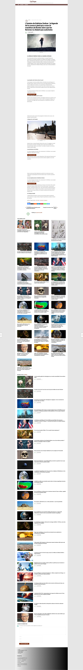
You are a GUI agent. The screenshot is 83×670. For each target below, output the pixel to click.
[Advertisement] (41, 13)
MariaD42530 (41, 52)
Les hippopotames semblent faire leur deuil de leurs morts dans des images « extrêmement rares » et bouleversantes (58, 283)
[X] (32, 203)
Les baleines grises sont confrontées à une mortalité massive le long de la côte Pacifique (24, 282)
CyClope (33, 2)
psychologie (19, 662)
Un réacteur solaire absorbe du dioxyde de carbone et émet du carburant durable (48, 604)
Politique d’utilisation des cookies (22, 650)
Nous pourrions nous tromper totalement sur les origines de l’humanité (40, 297)
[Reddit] (35, 203)
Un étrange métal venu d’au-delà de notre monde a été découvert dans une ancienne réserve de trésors (49, 584)
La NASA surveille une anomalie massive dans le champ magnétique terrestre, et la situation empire (41, 311)
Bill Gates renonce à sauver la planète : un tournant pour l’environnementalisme (23, 354)
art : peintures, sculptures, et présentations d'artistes (21, 658)
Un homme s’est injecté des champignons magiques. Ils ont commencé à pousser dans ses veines (40, 253)
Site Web (37, 200)
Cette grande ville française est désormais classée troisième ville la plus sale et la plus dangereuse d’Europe (24, 369)
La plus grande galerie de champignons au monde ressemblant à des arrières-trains (41, 232)
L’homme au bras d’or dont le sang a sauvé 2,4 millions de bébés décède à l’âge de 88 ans (49, 553)
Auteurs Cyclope (20, 651)
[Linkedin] (38, 203)
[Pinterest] (41, 203)
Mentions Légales (20, 652)
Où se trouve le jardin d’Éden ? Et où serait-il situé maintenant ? (41, 282)
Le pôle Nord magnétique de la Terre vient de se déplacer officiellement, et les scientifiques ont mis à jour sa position (24, 312)
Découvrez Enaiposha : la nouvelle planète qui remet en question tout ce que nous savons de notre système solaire (58, 297)
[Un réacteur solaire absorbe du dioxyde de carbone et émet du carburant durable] (25, 607)
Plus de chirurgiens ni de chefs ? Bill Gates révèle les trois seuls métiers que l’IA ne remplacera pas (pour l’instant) (49, 614)
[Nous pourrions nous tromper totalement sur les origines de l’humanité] (41, 291)
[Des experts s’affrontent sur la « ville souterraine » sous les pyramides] (24, 319)
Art (18, 4)
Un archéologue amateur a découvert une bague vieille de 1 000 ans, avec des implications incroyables (23, 341)
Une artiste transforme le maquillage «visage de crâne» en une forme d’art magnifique (23, 230)
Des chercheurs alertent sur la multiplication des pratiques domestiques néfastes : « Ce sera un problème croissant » (24, 268)
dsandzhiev (41, 140)
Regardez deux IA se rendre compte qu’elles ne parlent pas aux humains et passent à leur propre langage (49, 563)
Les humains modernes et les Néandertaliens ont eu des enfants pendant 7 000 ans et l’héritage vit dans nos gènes (24, 297)
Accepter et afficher (31, 94)
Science (26, 4)
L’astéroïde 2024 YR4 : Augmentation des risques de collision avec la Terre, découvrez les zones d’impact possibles (49, 594)
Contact (19, 649)
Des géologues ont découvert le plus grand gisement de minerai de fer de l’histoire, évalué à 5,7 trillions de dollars (41, 341)
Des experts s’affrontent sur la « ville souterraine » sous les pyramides (23, 325)
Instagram (45, 200)
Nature (22, 4)
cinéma (19, 661)
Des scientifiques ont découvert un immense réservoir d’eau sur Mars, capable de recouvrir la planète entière (58, 312)
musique (22, 661)
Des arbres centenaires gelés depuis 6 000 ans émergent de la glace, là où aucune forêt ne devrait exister (58, 355)
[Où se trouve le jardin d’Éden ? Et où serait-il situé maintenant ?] (41, 277)
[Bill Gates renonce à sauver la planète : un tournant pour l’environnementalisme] (24, 348)
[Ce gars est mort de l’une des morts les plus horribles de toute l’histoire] (24, 247)
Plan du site (19, 653)
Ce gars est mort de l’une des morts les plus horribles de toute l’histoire (24, 252)
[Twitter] (48, 203)
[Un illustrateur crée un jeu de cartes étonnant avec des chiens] (58, 229)
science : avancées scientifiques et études (22, 664)
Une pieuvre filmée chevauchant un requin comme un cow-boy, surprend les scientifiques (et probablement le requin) (58, 326)
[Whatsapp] (45, 203)
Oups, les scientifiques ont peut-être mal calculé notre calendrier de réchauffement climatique (41, 354)
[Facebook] (28, 203)
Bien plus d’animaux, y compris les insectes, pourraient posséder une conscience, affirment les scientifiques (58, 341)
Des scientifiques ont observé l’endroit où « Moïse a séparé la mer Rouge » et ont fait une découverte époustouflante (49, 573)
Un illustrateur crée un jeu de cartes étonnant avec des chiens (58, 240)
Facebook (41, 200)
